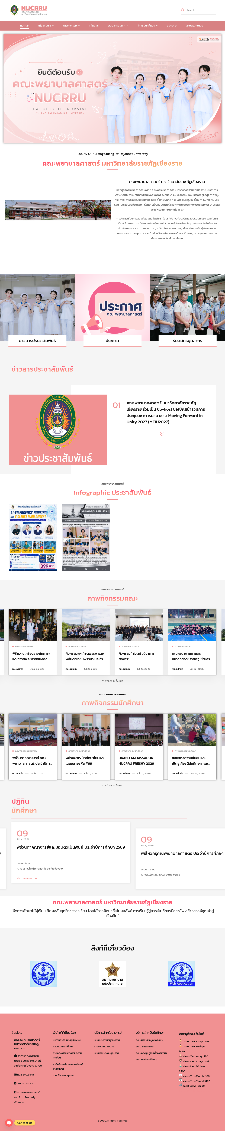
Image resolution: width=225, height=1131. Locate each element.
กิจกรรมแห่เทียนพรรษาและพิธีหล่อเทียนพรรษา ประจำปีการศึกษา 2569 (85, 659)
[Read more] (33, 612)
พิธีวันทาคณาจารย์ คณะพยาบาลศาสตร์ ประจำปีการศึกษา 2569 (32, 763)
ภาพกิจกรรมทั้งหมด (112, 681)
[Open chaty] (9, 1123)
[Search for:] (198, 10)
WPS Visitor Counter (201, 1091)
